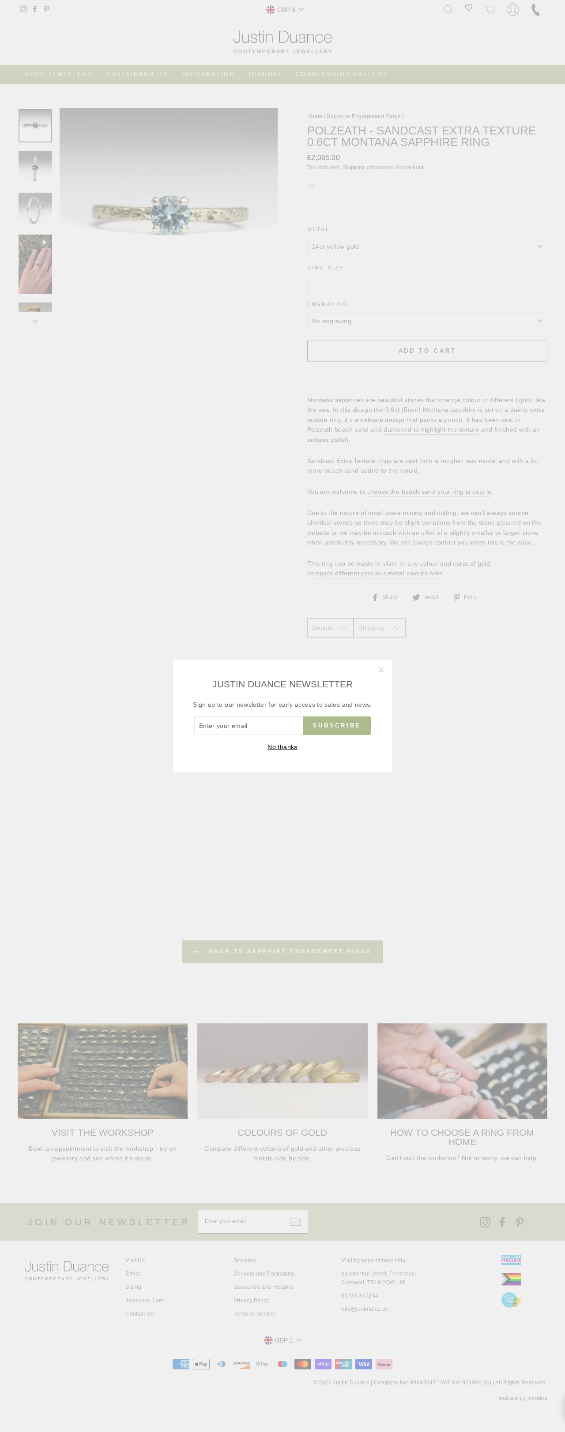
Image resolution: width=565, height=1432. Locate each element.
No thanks (282, 746)
